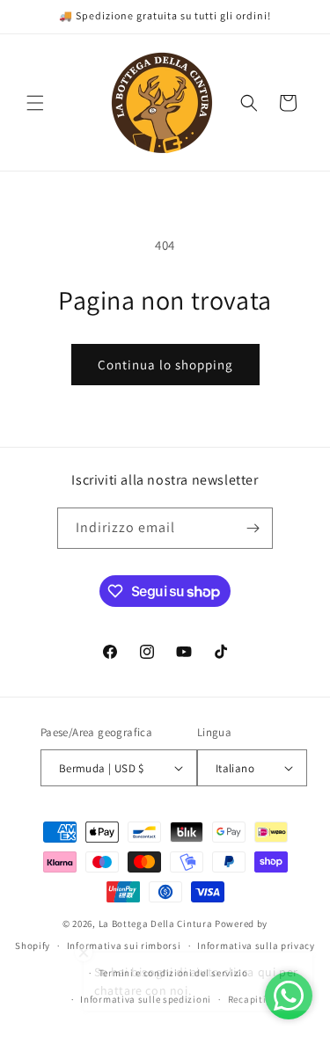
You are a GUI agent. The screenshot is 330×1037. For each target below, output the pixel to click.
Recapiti (247, 999)
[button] (35, 103)
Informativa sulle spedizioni (145, 999)
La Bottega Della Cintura (156, 923)
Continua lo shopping (165, 364)
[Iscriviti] (252, 528)
